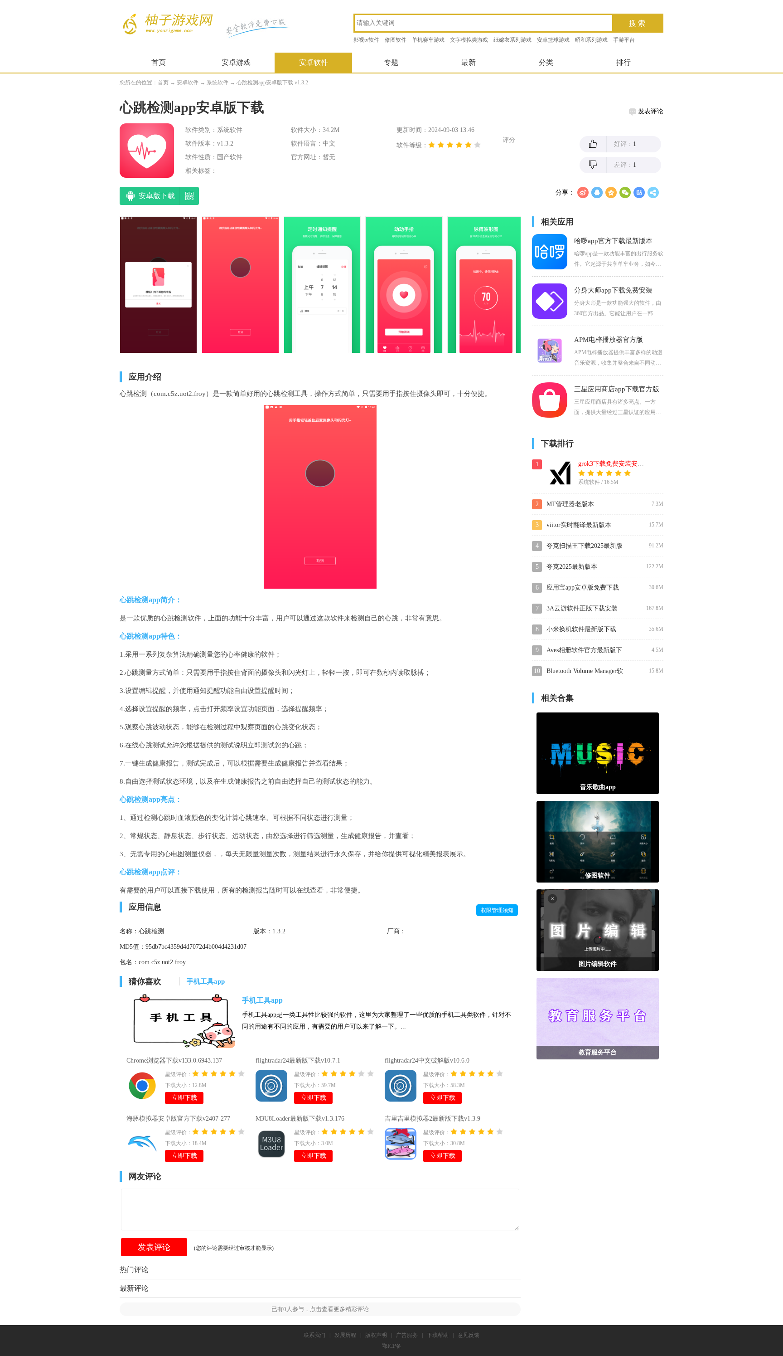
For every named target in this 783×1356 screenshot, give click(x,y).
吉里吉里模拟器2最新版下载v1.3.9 (432, 1118)
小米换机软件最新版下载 (581, 629)
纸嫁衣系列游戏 (512, 40)
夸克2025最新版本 (571, 566)
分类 (546, 62)
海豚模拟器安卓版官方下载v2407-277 (178, 1118)
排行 (623, 62)
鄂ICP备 (391, 1346)
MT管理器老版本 (570, 504)
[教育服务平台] (597, 1018)
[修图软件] (597, 841)
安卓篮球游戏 (553, 40)
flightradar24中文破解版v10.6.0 (427, 1060)
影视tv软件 (366, 40)
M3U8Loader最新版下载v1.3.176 (300, 1118)
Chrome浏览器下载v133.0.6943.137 (174, 1060)
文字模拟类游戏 (469, 40)
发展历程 (345, 1335)
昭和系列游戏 (591, 40)
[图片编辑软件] (597, 929)
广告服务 (407, 1335)
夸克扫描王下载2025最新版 (584, 545)
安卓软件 (313, 62)
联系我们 (314, 1335)
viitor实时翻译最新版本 (578, 525)
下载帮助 (438, 1335)
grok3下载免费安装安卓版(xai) (620, 463)
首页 (158, 62)
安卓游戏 (236, 62)
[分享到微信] (625, 192)
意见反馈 (468, 1335)
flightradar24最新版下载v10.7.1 (298, 1060)
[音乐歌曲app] (597, 752)
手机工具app (262, 1000)
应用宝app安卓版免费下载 (582, 587)
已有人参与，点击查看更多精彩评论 (320, 1309)
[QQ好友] (597, 192)
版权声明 (376, 1335)
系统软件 (217, 82)
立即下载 (184, 1097)
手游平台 (624, 40)
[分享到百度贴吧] (639, 192)
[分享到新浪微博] (583, 192)
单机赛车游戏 (428, 40)
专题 (391, 62)
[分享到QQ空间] (611, 192)
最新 (468, 62)
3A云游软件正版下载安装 (582, 608)
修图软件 (395, 40)
